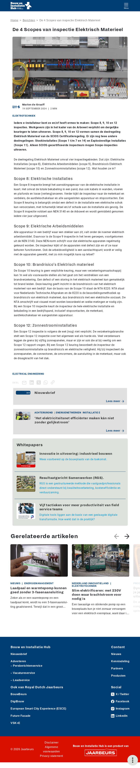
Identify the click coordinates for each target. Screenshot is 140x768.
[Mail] (25, 382)
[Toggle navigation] (126, 5)
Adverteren (18, 661)
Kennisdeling (120, 661)
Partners (117, 668)
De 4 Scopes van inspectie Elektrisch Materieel (69, 20)
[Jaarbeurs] (101, 752)
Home (14, 20)
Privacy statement (51, 755)
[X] (39, 382)
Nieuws (116, 654)
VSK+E (15, 723)
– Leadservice (20, 680)
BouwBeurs (19, 694)
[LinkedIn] (32, 382)
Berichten (29, 20)
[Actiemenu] (132, 760)
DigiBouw (17, 701)
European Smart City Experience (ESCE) (38, 708)
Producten (118, 675)
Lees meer (113, 401)
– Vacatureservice (23, 672)
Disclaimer (51, 742)
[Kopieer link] (53, 382)
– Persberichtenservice (26, 665)
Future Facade (21, 715)
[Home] (21, 5)
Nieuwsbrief (19, 654)
